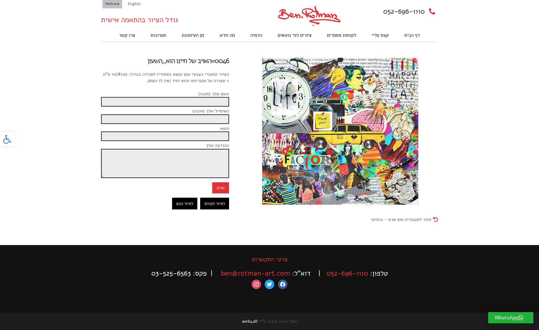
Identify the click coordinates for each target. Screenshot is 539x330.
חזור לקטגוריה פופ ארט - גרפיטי (401, 219)
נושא (224, 128)
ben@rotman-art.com (255, 273)
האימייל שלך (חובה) (210, 111)
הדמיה (256, 35)
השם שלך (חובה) (213, 94)
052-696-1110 (404, 11)
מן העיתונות (193, 35)
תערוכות (158, 35)
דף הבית (412, 35)
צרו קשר (127, 35)
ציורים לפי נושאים (295, 35)
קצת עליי (380, 35)
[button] (7, 139)
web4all (249, 321)
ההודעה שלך (217, 145)
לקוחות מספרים (341, 35)
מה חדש (227, 35)
